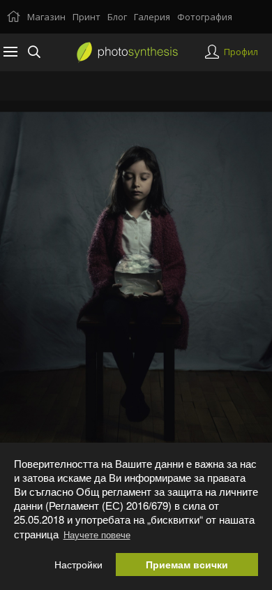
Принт (86, 16)
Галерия (152, 16)
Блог (117, 16)
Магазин (46, 16)
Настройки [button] (78, 564)
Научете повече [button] (96, 534)
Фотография (204, 16)
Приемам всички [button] (187, 564)
